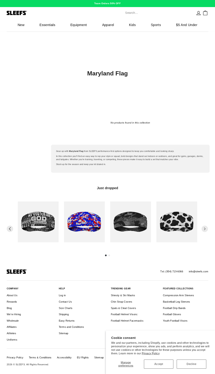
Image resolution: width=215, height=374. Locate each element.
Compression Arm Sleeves (178, 295)
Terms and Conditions (71, 326)
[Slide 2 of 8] (84, 221)
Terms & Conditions (40, 357)
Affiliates (12, 326)
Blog (9, 308)
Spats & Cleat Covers (123, 308)
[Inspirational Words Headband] (38, 221)
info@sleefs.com (198, 271)
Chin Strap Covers (121, 301)
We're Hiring (14, 314)
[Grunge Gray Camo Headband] (130, 221)
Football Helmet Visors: (124, 314)
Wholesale (13, 320)
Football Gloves (172, 314)
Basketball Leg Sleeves (176, 301)
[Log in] (199, 13)
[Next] (205, 229)
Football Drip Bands (174, 308)
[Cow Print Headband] (176, 221)
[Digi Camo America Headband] (84, 221)
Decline (191, 364)
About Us (12, 295)
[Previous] (10, 229)
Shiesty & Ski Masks (123, 295)
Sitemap (63, 333)
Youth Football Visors (175, 320)
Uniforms (12, 339)
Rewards (12, 301)
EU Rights (83, 357)
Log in (62, 295)
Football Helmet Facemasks (127, 320)
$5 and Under (186, 25)
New (21, 25)
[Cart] (205, 13)
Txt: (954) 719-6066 (171, 271)
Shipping (64, 314)
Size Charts (65, 308)
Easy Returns (67, 320)
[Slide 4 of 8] (177, 221)
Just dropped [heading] (107, 188)
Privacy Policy (151, 353)
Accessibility (64, 357)
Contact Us (65, 301)
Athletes (11, 333)
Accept (158, 364)
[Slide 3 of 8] (131, 221)
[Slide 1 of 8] (38, 221)
